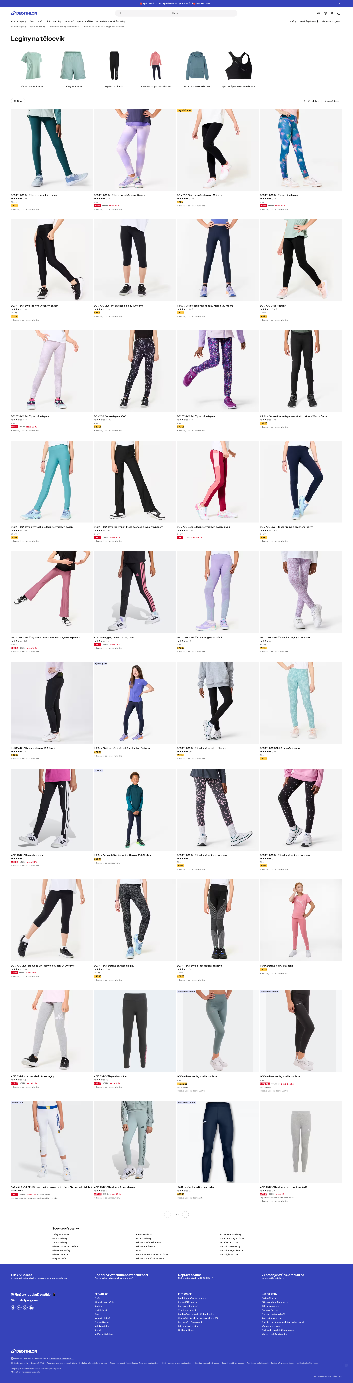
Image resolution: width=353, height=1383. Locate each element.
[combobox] (333, 101)
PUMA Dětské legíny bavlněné (276, 965)
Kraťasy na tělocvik (72, 86)
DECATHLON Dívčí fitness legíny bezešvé (199, 637)
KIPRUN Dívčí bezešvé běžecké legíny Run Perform (122, 748)
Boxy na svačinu (60, 1258)
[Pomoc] (325, 13)
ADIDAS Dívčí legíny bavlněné (27, 855)
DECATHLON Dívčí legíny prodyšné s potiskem (119, 195)
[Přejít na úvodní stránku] (24, 13)
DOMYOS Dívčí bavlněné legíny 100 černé (199, 195)
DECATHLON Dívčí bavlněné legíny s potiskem (285, 637)
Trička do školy (59, 1242)
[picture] (52, 150)
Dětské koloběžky (61, 1250)
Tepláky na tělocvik (114, 86)
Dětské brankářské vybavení (150, 1258)
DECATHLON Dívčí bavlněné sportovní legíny (201, 748)
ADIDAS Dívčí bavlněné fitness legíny (114, 1187)
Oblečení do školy (229, 1242)
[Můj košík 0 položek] (338, 13)
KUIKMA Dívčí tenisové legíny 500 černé (33, 748)
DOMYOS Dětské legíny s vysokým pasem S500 (203, 527)
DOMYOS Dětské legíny (273, 305)
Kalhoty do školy (144, 1234)
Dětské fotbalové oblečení (65, 1246)
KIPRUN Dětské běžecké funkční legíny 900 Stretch (122, 855)
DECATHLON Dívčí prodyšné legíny (279, 195)
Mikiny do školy (143, 1238)
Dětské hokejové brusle (231, 1250)
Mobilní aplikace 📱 (309, 21)
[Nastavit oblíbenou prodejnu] (318, 13)
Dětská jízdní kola (229, 1254)
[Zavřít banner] (340, 3)
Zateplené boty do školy (232, 1238)
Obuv (138, 1250)
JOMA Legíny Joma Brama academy (197, 1187)
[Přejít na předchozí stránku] (167, 1214)
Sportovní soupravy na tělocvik (156, 86)
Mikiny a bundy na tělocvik (197, 86)
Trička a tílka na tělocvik (31, 86)
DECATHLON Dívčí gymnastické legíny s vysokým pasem (42, 527)
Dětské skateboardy (230, 1246)
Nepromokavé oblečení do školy (152, 1254)
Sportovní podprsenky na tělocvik (238, 86)
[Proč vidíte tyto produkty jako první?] (305, 101)
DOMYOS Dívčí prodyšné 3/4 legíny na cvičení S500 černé (43, 965)
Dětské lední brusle (145, 1246)
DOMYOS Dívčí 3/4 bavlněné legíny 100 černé (119, 305)
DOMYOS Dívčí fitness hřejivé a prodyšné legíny (286, 527)
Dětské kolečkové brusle (148, 1242)
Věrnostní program (331, 21)
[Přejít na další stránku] (185, 1214)
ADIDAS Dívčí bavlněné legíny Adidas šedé (283, 1187)
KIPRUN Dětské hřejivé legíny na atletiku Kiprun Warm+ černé (294, 416)
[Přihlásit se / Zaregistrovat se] (332, 13)
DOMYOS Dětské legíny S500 (110, 416)
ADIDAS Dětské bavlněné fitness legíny (32, 1076)
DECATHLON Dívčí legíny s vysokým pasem (34, 195)
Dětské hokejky (60, 1254)
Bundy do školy (59, 1238)
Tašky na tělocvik (60, 1234)
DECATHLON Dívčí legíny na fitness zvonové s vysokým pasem (128, 527)
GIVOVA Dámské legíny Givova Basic (197, 1076)
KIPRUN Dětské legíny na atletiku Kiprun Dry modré (205, 305)
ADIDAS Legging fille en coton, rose (114, 637)
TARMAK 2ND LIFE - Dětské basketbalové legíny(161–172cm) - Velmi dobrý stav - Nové (51, 1189)
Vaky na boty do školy (230, 1234)
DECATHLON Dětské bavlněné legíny (280, 748)
